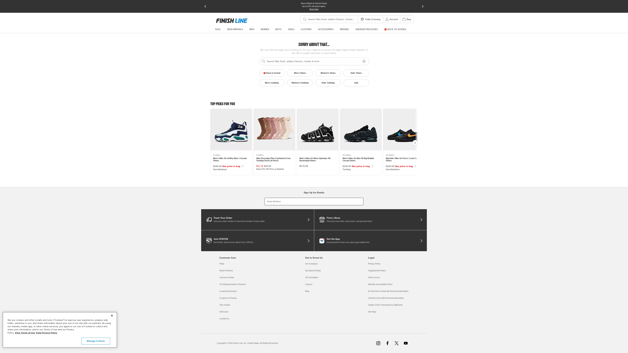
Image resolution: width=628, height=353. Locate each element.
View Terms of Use (25, 332)
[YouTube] (406, 343)
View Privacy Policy (46, 332)
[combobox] (329, 19)
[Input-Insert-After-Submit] (364, 61)
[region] (60, 330)
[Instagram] (378, 343)
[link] (232, 20)
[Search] (304, 19)
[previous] (205, 6)
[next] (423, 6)
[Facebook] (387, 343)
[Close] (111, 315)
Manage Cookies (96, 341)
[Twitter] (397, 343)
